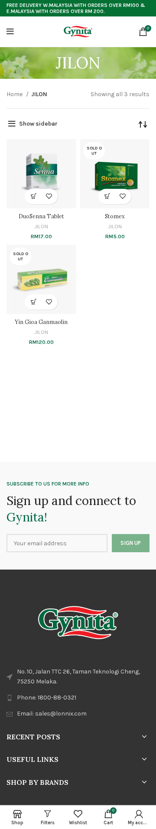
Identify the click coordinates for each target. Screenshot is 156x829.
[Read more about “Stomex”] (107, 196)
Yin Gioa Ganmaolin (41, 321)
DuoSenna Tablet (41, 216)
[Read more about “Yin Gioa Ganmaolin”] (33, 302)
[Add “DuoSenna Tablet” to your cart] (33, 196)
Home (15, 94)
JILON (41, 226)
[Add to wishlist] (48, 196)
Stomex (115, 216)
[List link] (78, 698)
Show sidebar (38, 123)
